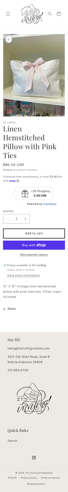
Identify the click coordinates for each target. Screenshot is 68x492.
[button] (8, 13)
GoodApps (50, 203)
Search (13, 440)
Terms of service (50, 477)
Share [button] (12, 308)
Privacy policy (29, 477)
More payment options (34, 254)
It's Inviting (32, 473)
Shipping (7, 170)
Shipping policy (36, 484)
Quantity (8, 211)
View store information (23, 275)
